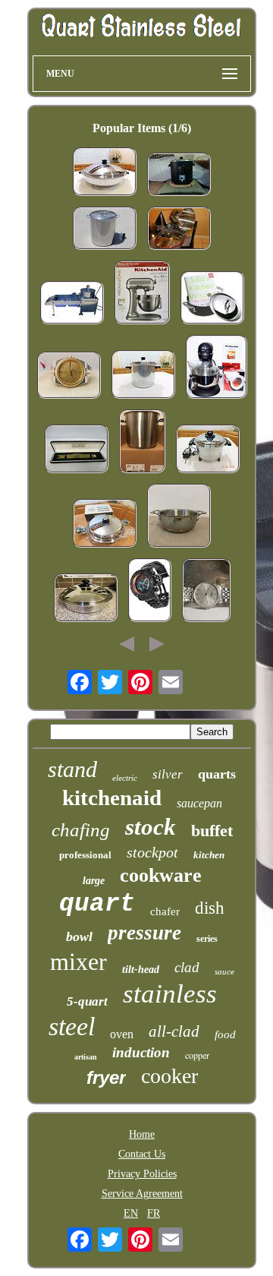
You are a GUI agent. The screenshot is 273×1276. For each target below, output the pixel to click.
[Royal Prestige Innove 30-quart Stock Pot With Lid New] (179, 230)
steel (72, 1026)
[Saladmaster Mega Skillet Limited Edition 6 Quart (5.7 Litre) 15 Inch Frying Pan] (85, 599)
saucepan (199, 803)
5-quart (87, 1001)
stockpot (152, 852)
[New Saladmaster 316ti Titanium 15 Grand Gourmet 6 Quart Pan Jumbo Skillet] (104, 524)
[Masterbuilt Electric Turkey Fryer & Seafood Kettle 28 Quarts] (179, 176)
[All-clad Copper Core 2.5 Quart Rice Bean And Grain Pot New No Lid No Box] (179, 517)
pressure (144, 932)
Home (142, 1134)
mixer (78, 961)
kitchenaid (112, 797)
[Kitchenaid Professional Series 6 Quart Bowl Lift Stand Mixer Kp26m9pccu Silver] (142, 294)
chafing (81, 830)
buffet (212, 830)
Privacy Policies (142, 1174)
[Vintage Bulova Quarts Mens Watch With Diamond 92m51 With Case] (76, 450)
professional (85, 855)
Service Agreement (142, 1193)
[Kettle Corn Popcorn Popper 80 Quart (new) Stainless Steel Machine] (72, 304)
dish (209, 908)
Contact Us (141, 1154)
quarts (217, 774)
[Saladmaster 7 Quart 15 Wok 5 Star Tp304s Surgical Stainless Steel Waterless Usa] (104, 173)
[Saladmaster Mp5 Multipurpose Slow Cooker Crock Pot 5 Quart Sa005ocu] (207, 450)
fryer (106, 1077)
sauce (224, 971)
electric (124, 777)
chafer (165, 911)
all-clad (174, 1031)
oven (121, 1034)
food (225, 1034)
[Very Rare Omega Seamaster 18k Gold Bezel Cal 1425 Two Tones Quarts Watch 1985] (69, 377)
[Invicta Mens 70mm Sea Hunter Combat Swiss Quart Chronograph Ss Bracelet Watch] (149, 591)
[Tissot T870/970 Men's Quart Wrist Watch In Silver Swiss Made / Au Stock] (206, 591)
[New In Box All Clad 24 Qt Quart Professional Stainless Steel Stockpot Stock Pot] (142, 443)
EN (131, 1213)
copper (197, 1055)
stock (150, 826)
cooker (169, 1076)
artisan (85, 1057)
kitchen (208, 855)
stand (72, 769)
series (207, 938)
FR (153, 1213)
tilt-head (140, 969)
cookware (161, 875)
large (94, 880)
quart (97, 904)
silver (167, 774)
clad (186, 967)
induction (141, 1052)
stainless (170, 994)
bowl (79, 936)
